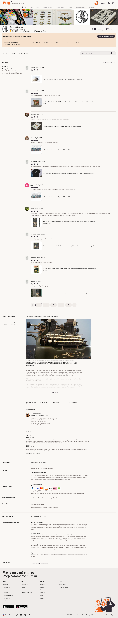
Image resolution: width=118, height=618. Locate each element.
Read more (55, 392)
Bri (31, 281)
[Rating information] (11, 31)
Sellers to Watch (34, 7)
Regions (113, 615)
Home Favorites (47, 7)
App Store (8, 606)
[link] (33, 305)
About (13, 53)
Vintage (70, 7)
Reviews (4, 53)
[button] (97, 29)
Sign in (103, 3)
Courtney (33, 161)
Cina (32, 138)
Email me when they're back (106, 36)
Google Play (21, 606)
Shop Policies (23, 53)
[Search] (96, 3)
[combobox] (52, 3)
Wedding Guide (80, 7)
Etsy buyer (33, 114)
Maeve (32, 208)
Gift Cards (91, 7)
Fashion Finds (60, 7)
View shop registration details (40, 563)
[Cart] (113, 3)
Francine (33, 67)
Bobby (32, 185)
